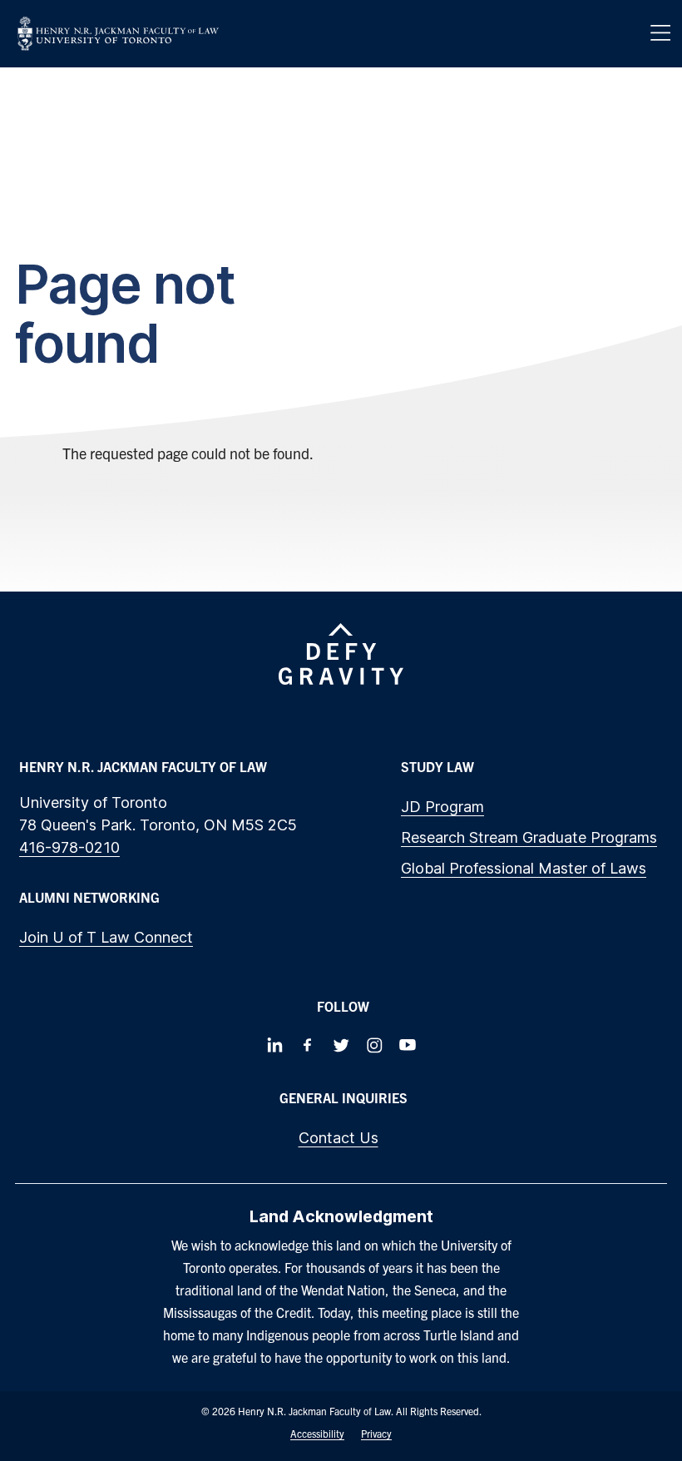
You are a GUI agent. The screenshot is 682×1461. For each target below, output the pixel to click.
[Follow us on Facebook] (308, 1045)
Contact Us (338, 1138)
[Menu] (660, 33)
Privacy (376, 1433)
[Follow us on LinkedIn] (274, 1045)
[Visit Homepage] (118, 34)
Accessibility (317, 1433)
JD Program (442, 806)
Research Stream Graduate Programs (529, 837)
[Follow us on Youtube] (407, 1045)
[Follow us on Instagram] (374, 1045)
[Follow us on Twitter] (341, 1045)
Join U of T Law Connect (106, 937)
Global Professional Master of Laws (523, 868)
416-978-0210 (69, 847)
